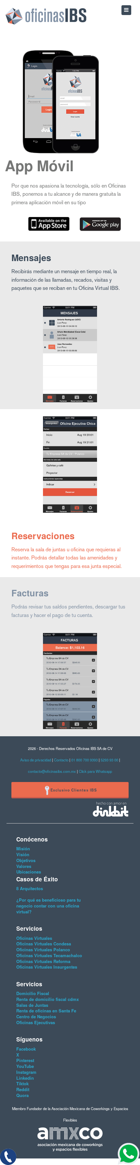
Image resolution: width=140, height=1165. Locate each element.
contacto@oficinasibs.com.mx (52, 771)
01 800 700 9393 (85, 759)
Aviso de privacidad (35, 759)
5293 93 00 (109, 759)
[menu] (126, 10)
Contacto (61, 759)
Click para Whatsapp (95, 771)
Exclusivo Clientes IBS (73, 790)
